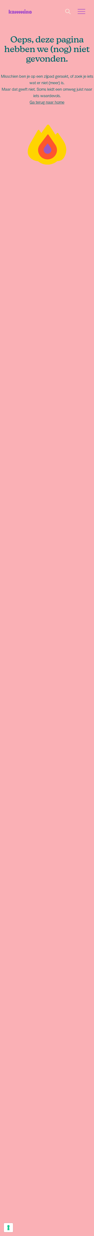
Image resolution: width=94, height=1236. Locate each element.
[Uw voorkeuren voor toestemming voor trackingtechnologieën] (8, 1227)
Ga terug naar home (47, 102)
